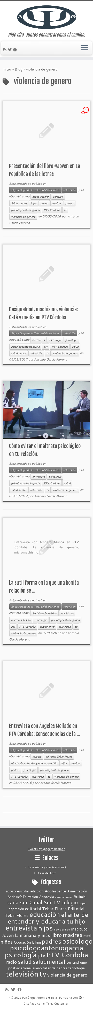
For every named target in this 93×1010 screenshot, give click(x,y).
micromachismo (20, 620)
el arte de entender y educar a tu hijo (34, 763)
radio (11, 962)
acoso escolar (40, 196)
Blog (18, 69)
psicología (55, 340)
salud (75, 346)
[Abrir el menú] (84, 48)
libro (56, 934)
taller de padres (55, 968)
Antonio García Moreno (50, 359)
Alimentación (77, 891)
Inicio (7, 69)
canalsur (17, 902)
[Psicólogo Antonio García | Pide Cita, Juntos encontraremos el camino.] (46, 17)
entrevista (38, 340)
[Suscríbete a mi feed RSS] (5, 49)
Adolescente (19, 203)
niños (7, 941)
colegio (36, 756)
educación (44, 914)
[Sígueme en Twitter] (10, 49)
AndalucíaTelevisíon (44, 613)
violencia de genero (23, 216)
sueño (37, 968)
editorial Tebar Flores (58, 756)
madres (56, 203)
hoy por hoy (62, 929)
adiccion (58, 196)
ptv (46, 346)
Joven (44, 203)
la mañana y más (32, 935)
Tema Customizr (57, 1004)
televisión (69, 190)
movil (87, 935)
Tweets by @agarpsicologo (46, 849)
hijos (34, 203)
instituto (79, 929)
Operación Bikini (27, 942)
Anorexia (46, 896)
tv (65, 210)
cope (82, 903)
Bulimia (80, 896)
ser (68, 962)
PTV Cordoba (52, 210)
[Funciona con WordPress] (80, 996)
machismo (67, 613)
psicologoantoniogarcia (25, 210)
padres (69, 203)
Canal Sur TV (44, 902)
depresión (16, 909)
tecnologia (76, 968)
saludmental (18, 353)
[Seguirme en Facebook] (15, 49)
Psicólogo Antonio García (39, 998)
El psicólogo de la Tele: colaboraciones (35, 190)
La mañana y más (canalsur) (47, 867)
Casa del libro (47, 873)
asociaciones (64, 897)
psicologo (71, 340)
